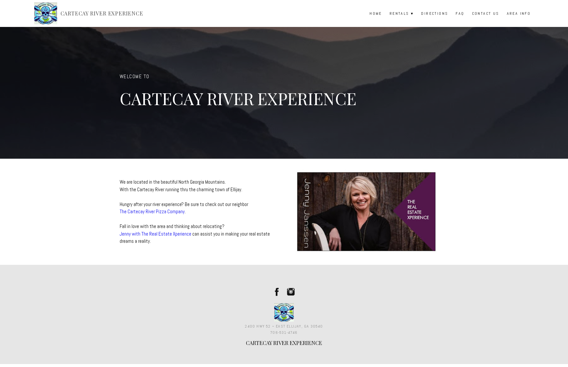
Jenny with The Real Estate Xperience (155, 234)
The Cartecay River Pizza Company (152, 211)
